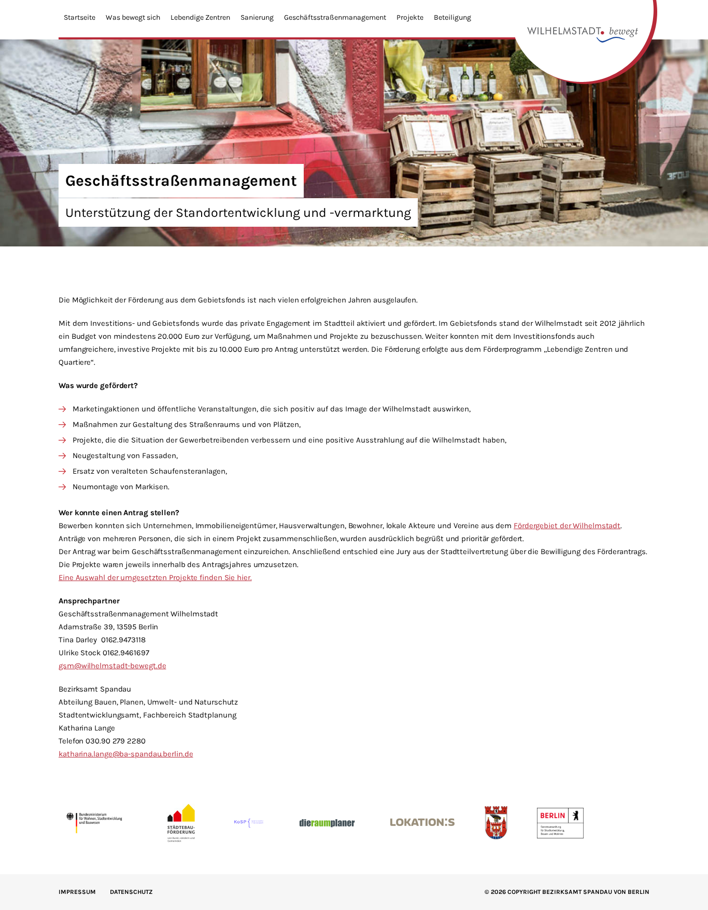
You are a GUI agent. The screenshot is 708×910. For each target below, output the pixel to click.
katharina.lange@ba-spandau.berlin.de (126, 754)
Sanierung (257, 17)
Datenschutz (131, 891)
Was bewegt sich (133, 17)
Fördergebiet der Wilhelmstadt (567, 525)
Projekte (410, 17)
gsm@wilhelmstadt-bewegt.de (112, 665)
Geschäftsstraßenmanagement (335, 17)
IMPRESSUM (77, 891)
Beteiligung (452, 17)
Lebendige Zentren (200, 17)
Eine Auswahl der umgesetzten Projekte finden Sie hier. (155, 577)
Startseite (79, 17)
